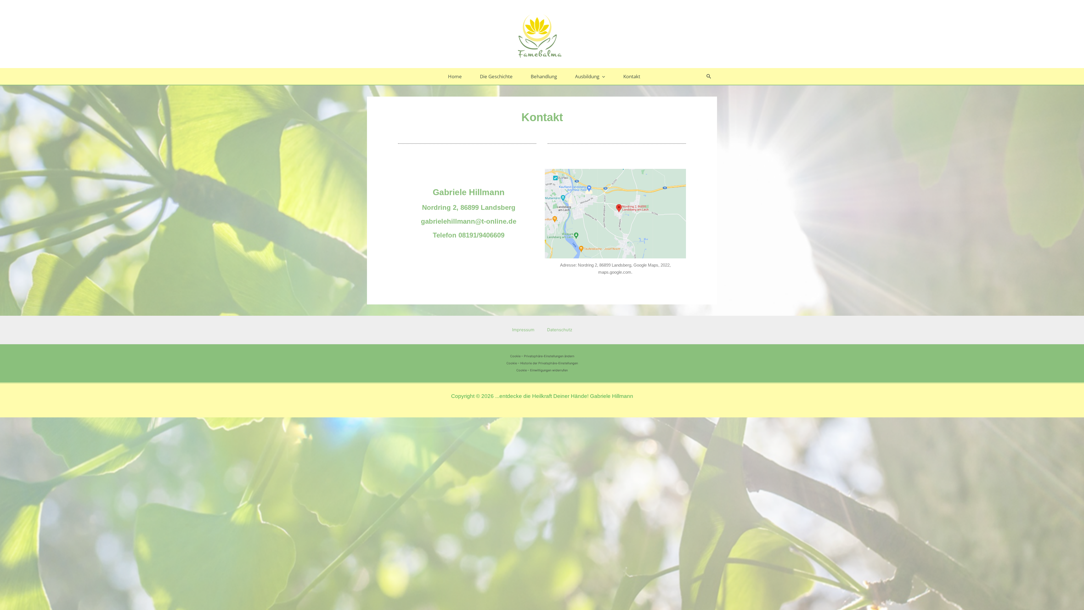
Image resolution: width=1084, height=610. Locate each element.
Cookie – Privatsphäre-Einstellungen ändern (542, 356)
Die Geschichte (496, 76)
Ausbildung (587, 76)
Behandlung (544, 76)
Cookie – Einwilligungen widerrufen (542, 370)
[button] (602, 76)
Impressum (523, 329)
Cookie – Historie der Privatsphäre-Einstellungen (542, 363)
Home (455, 76)
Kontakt (631, 76)
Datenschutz (559, 329)
